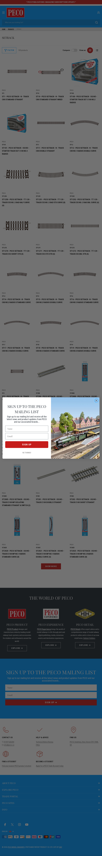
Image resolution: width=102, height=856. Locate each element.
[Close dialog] (96, 400)
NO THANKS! (27, 453)
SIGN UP (26, 444)
